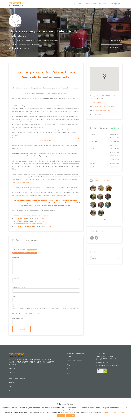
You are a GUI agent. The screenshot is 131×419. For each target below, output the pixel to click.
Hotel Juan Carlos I (65, 179)
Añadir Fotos (118, 40)
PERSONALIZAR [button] (118, 412)
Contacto (12, 372)
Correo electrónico (19, 287)
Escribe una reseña (111, 47)
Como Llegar (97, 114)
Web (14, 296)
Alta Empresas (115, 3)
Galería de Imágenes (102, 181)
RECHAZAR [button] (70, 415)
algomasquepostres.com (101, 110)
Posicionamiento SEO (74, 369)
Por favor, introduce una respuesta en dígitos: (27, 313)
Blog (10, 390)
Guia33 (69, 356)
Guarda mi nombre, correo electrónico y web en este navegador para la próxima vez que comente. (45, 308)
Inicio (79, 3)
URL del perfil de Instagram (96, 238)
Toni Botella (37, 187)
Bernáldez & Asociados (74, 361)
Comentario (16, 257)
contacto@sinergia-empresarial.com (108, 365)
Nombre (15, 278)
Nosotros (12, 368)
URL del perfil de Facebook (92, 238)
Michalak (73, 190)
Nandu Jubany (35, 190)
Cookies (105, 412)
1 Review (25, 48)
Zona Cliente (103, 3)
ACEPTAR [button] (60, 415)
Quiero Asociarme (90, 3)
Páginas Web (71, 365)
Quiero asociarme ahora (17, 378)
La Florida (26, 182)
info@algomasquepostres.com (103, 106)
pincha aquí (45, 216)
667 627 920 (97, 102)
